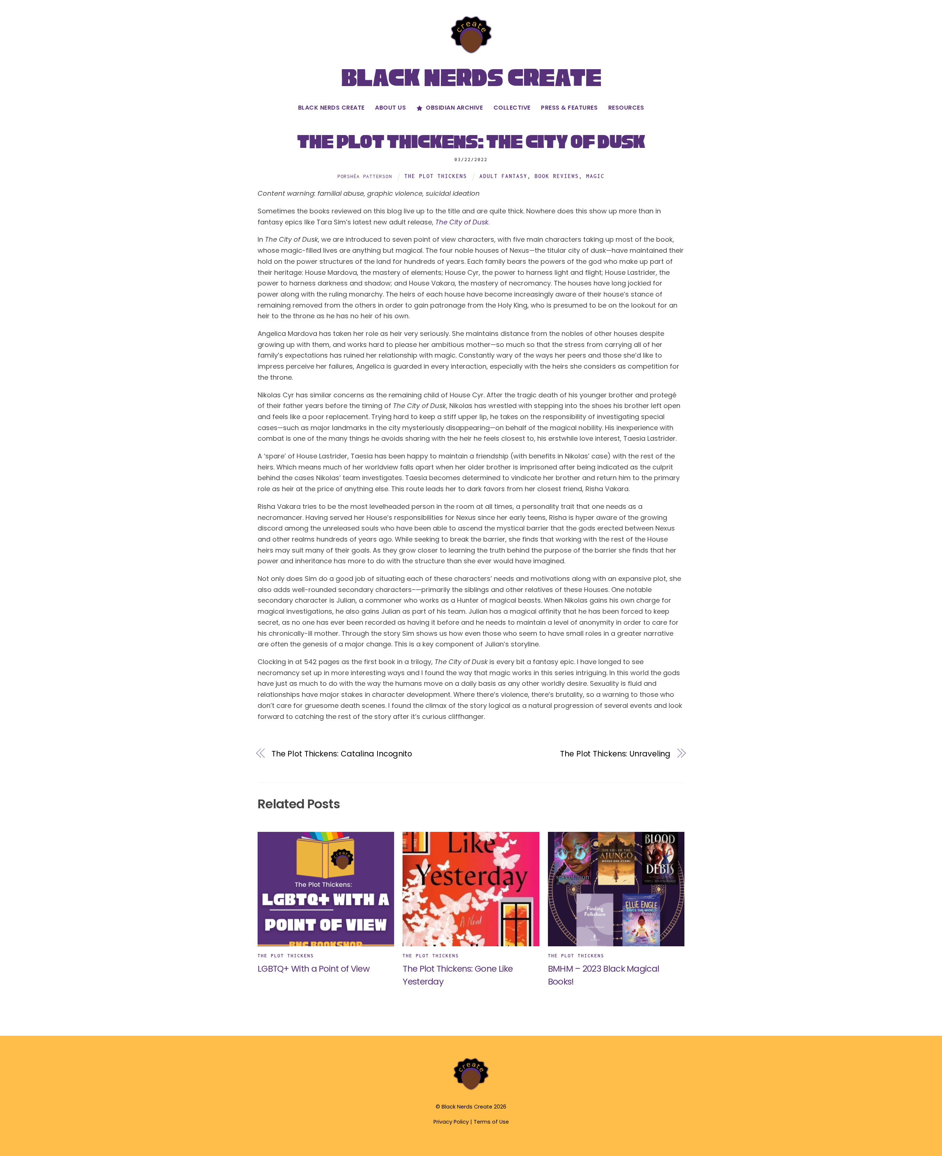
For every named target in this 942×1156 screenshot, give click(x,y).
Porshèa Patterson (364, 176)
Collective (512, 107)
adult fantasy (503, 176)
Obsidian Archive (453, 107)
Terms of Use (491, 1121)
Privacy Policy (451, 1121)
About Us (390, 107)
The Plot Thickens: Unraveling (615, 753)
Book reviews (557, 176)
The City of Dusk (461, 222)
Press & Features (569, 107)
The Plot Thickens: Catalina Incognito (342, 753)
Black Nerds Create (331, 107)
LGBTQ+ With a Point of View (313, 968)
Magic (595, 176)
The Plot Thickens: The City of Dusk (471, 141)
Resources (626, 107)
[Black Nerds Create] (471, 1089)
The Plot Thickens (435, 176)
